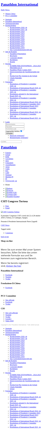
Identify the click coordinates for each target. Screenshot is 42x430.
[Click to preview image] (10, 212)
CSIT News (5, 225)
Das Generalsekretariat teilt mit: (21, 50)
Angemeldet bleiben (12, 131)
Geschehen (9, 159)
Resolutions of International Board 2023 (24, 106)
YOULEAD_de (11, 181)
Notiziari (8, 175)
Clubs (7, 169)
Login (7, 122)
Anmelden (9, 133)
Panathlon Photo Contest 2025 (20, 70)
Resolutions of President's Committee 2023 (25, 104)
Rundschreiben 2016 (17, 48)
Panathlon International (13, 21)
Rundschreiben (10, 26)
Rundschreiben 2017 (17, 46)
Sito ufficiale (9, 300)
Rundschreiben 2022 (17, 36)
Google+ (8, 319)
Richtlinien (14, 60)
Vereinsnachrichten (12, 23)
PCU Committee (11, 16)
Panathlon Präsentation (18, 54)
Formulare (9, 82)
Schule (7, 155)
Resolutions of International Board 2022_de (25, 112)
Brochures (13, 56)
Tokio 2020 (9, 321)
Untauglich (9, 163)
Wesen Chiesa (10, 14)
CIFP (7, 173)
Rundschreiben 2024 (17, 32)
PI (6, 179)
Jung (7, 161)
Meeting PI (9, 177)
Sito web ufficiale (11, 313)
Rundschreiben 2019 (17, 42)
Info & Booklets (11, 52)
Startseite (8, 19)
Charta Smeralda (16, 78)
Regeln (12, 62)
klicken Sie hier (13, 265)
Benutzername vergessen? (19, 138)
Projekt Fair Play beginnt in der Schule (23, 76)
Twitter (7, 279)
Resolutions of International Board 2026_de (25, 88)
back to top (5, 237)
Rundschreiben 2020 (17, 40)
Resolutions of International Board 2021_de (25, 118)
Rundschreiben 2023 (17, 34)
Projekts (8, 64)
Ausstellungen (10, 165)
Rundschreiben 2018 (17, 44)
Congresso (9, 233)
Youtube (8, 277)
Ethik (7, 157)
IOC (7, 171)
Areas (7, 167)
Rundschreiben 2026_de (18, 28)
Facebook (8, 275)
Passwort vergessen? (17, 136)
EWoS (12, 80)
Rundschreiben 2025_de (18, 30)
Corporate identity (16, 58)
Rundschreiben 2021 (17, 38)
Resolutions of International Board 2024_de (25, 102)
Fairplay (8, 153)
